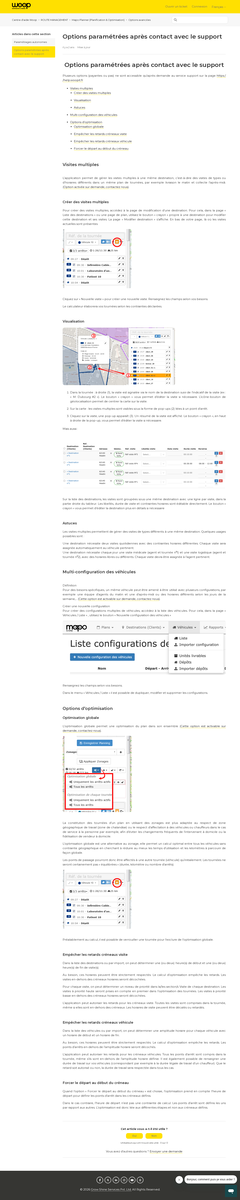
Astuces (79, 107)
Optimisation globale (89, 126)
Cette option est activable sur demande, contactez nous (119, 599)
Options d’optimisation (86, 122)
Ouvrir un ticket (176, 6)
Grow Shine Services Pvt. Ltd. (111, 1189)
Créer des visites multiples (92, 93)
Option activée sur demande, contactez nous (96, 187)
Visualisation (82, 100)
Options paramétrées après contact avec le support (31, 52)
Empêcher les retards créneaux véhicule (103, 141)
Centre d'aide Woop (25, 19)
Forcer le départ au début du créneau (101, 148)
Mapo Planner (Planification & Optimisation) (98, 19)
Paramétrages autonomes (30, 41)
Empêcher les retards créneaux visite (100, 134)
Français (218, 6)
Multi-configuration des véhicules (93, 115)
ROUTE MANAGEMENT (54, 19)
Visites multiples (81, 88)
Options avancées (139, 19)
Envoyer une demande (166, 1151)
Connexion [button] (199, 6)
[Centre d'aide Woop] (21, 6)
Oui (134, 1135)
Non (154, 1135)
